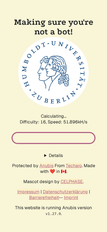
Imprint (71, 197)
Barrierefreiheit (44, 197)
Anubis (47, 166)
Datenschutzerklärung (65, 192)
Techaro (74, 166)
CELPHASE (72, 181)
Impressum (28, 192)
